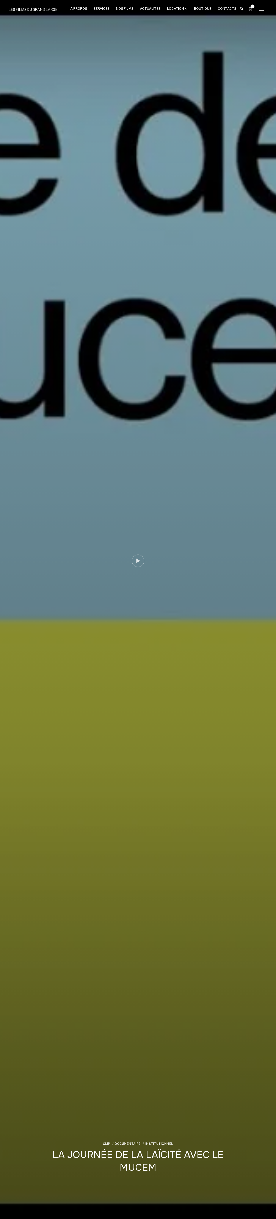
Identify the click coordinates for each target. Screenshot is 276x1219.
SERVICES (102, 9)
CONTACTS (227, 9)
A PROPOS (78, 9)
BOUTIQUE (202, 9)
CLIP (106, 1144)
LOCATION (175, 9)
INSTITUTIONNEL (159, 1144)
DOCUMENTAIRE (128, 1144)
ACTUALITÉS (150, 9)
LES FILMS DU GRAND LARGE (33, 10)
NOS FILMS (124, 9)
